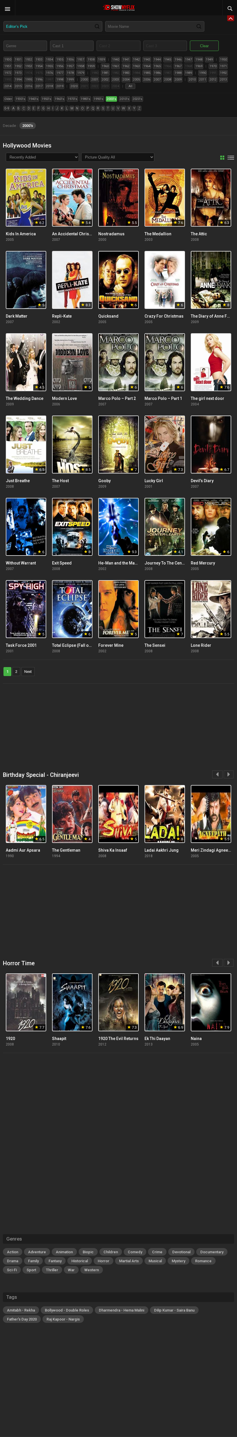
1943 (146, 59)
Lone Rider (201, 645)
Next (28, 671)
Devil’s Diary (202, 480)
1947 (188, 59)
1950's (46, 99)
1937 (80, 59)
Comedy (135, 1252)
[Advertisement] (118, 724)
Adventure (37, 1252)
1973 (18, 73)
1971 (223, 66)
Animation (64, 1252)
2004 (126, 79)
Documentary (211, 1252)
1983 (126, 73)
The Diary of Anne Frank (213, 316)
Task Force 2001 (21, 645)
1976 (49, 73)
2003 (115, 79)
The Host (60, 480)
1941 (126, 59)
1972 (7, 73)
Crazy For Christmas (164, 316)
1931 (18, 59)
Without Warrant (21, 563)
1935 (59, 59)
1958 (80, 66)
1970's (72, 99)
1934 (49, 59)
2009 (178, 79)
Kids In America (21, 234)
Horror (103, 1261)
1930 (7, 59)
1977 (59, 73)
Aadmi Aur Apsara (23, 850)
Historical (79, 1261)
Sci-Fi (12, 1270)
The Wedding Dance (24, 398)
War (71, 1270)
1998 (59, 79)
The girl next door (207, 398)
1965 (157, 66)
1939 (101, 59)
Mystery (178, 1261)
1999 (70, 79)
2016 (28, 86)
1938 (91, 59)
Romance (203, 1261)
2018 (49, 86)
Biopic (88, 1252)
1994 (18, 79)
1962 (126, 66)
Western (91, 1270)
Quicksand (108, 316)
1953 (28, 66)
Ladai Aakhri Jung (162, 850)
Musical (155, 1261)
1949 (209, 59)
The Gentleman (66, 850)
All (130, 86)
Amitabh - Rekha (21, 1310)
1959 (91, 66)
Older (8, 99)
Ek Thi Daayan (157, 1038)
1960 (105, 66)
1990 (202, 73)
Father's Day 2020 (22, 1319)
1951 (7, 66)
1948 (198, 59)
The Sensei (155, 645)
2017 (39, 86)
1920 (10, 1038)
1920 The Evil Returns (118, 1038)
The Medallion (158, 234)
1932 (28, 59)
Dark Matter (16, 316)
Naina (196, 1038)
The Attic (199, 234)
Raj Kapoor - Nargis (63, 1319)
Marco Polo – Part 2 (117, 398)
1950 (223, 59)
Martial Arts (129, 1261)
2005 (136, 79)
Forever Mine (110, 645)
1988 (178, 73)
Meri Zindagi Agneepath (213, 850)
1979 (80, 73)
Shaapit (59, 1038)
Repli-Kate (62, 316)
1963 (136, 66)
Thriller (52, 1270)
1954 (39, 66)
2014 (7, 86)
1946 (178, 59)
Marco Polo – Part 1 (163, 398)
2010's (124, 99)
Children (110, 1252)
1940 (115, 59)
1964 (146, 66)
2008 (167, 79)
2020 (74, 86)
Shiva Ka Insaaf (112, 850)
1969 (198, 66)
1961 (115, 66)
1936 (70, 59)
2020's (137, 99)
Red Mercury (203, 563)
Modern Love (64, 398)
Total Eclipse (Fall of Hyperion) (81, 645)
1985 (146, 73)
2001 (94, 79)
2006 (146, 79)
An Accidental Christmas (75, 234)
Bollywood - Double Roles (67, 1310)
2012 (213, 79)
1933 (39, 59)
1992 (223, 73)
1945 (167, 59)
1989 (188, 73)
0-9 (6, 108)
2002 (105, 79)
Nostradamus (111, 234)
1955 (49, 66)
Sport (31, 1270)
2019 (59, 86)
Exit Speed (62, 563)
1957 (70, 66)
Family (33, 1261)
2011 (202, 79)
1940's (33, 99)
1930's (20, 99)
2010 (192, 79)
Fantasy (55, 1261)
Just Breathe (18, 480)
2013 (223, 79)
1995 (28, 79)
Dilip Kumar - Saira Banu (174, 1310)
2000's (111, 99)
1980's (85, 99)
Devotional (181, 1252)
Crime (157, 1252)
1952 (18, 66)
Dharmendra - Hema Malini (121, 1310)
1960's (59, 99)
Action (12, 1252)
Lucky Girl (154, 480)
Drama (12, 1261)
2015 (18, 86)
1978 (70, 73)
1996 (39, 79)
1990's (98, 99)
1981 (105, 73)
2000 (84, 79)
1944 (157, 59)
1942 (136, 59)
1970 (213, 66)
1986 (157, 73)
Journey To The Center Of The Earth (178, 563)
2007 (157, 79)
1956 (59, 66)
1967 (178, 66)
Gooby (104, 480)
